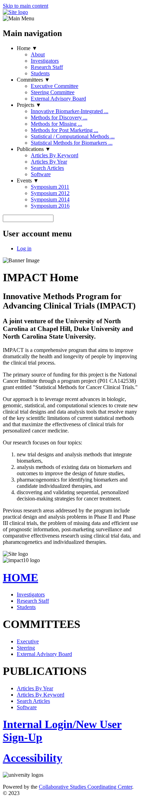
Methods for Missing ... (56, 124)
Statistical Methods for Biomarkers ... (72, 143)
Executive (28, 641)
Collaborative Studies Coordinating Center (85, 787)
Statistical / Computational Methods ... (73, 136)
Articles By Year (49, 162)
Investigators (45, 61)
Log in (24, 248)
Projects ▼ (29, 105)
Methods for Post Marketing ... (64, 130)
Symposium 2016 (50, 206)
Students (40, 73)
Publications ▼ (34, 149)
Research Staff (47, 67)
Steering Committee (52, 92)
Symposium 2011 (50, 187)
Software (41, 174)
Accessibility (32, 758)
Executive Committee (54, 86)
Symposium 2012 (50, 193)
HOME (20, 577)
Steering (26, 648)
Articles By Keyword (54, 155)
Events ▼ (28, 181)
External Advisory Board (58, 99)
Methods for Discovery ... (59, 117)
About (38, 54)
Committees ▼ (33, 80)
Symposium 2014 (50, 199)
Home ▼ (27, 48)
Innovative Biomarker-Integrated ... (69, 111)
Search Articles (47, 168)
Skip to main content (25, 6)
